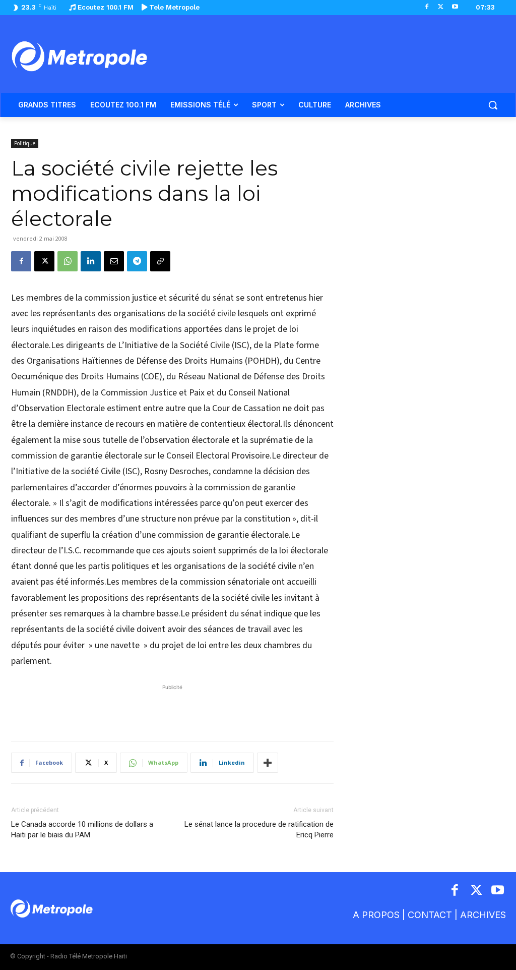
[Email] (114, 261)
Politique (24, 143)
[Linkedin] (91, 261)
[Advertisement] (172, 708)
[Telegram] (137, 261)
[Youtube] (455, 7)
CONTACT (430, 914)
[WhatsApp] (67, 261)
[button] (493, 105)
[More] (267, 763)
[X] (440, 7)
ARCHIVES (483, 914)
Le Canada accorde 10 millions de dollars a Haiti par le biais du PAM (82, 829)
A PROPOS (376, 914)
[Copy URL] (160, 261)
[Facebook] (427, 7)
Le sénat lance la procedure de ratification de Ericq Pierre (259, 829)
